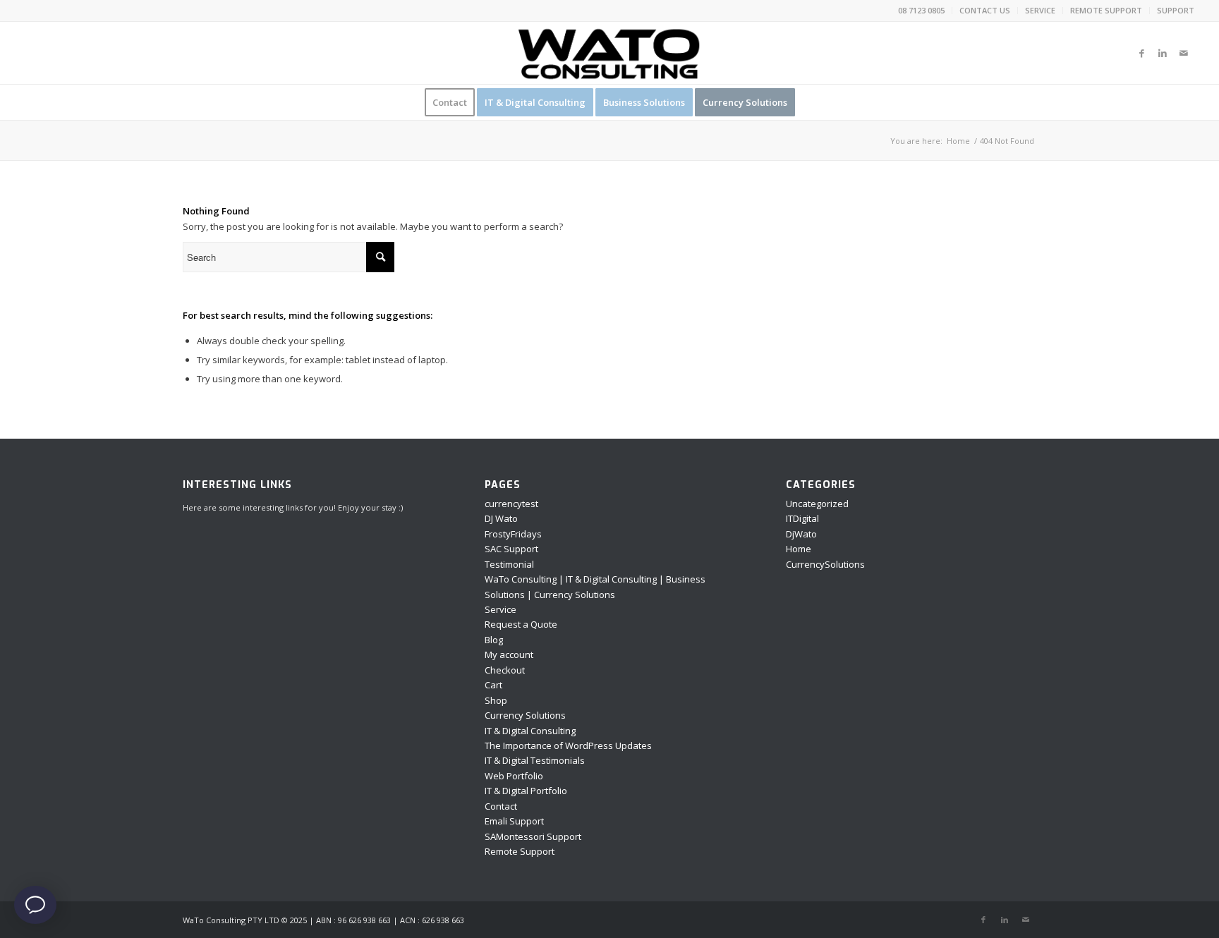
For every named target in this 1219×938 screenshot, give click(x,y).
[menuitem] (921, 10)
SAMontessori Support (533, 836)
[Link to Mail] (1183, 52)
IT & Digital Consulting (530, 730)
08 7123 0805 (921, 10)
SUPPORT (1175, 10)
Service (500, 609)
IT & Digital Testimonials (535, 760)
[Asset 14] (609, 53)
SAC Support (511, 548)
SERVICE (1040, 10)
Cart (493, 684)
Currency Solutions (525, 715)
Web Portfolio (514, 775)
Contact (501, 806)
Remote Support (519, 851)
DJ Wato (501, 518)
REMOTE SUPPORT (1106, 10)
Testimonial (509, 564)
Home (798, 548)
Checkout (505, 670)
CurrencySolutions (825, 564)
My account (509, 654)
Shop (496, 700)
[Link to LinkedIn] (1162, 52)
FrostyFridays (513, 534)
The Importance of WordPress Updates (568, 745)
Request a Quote (521, 624)
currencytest (511, 503)
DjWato (801, 534)
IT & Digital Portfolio (526, 790)
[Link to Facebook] (1141, 52)
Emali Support (514, 821)
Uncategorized (817, 503)
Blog (494, 639)
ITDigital (802, 518)
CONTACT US (984, 10)
